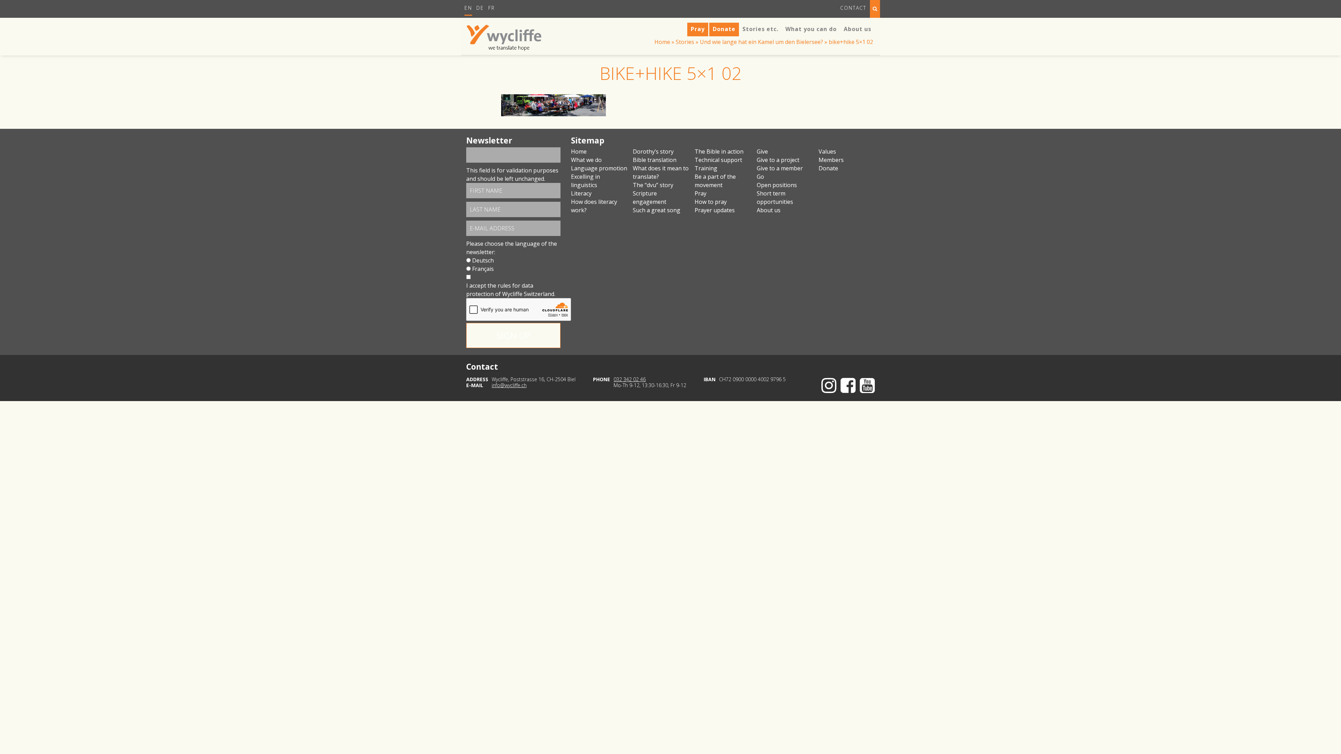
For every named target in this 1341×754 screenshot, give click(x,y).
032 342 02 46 (630, 379)
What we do (586, 160)
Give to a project (778, 160)
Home (662, 42)
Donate (828, 168)
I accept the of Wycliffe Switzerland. (510, 290)
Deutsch (483, 260)
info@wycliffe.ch (509, 385)
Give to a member (780, 168)
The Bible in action (719, 151)
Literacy (581, 193)
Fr (491, 8)
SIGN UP (513, 335)
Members (831, 160)
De (480, 8)
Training (706, 168)
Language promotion (599, 168)
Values (827, 151)
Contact (853, 8)
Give (762, 151)
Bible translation (654, 160)
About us (769, 210)
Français (483, 269)
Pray (700, 193)
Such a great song (656, 210)
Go (760, 176)
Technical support (718, 160)
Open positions (777, 185)
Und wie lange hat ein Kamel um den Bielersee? (761, 42)
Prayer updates (715, 210)
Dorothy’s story (653, 151)
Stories (685, 42)
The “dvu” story (653, 185)
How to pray (711, 202)
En (468, 8)
